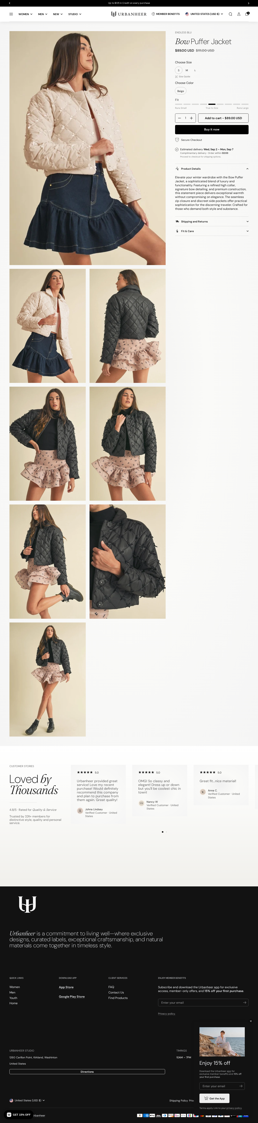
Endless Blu (183, 32)
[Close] (251, 1021)
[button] (230, 14)
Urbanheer (38, 1115)
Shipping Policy (178, 1100)
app (229, 1071)
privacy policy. (234, 1108)
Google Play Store (72, 997)
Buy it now (211, 129)
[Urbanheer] (129, 14)
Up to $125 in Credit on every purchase (129, 3)
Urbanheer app (209, 987)
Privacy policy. (166, 1013)
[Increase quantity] (193, 118)
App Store (66, 987)
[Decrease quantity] (178, 118)
